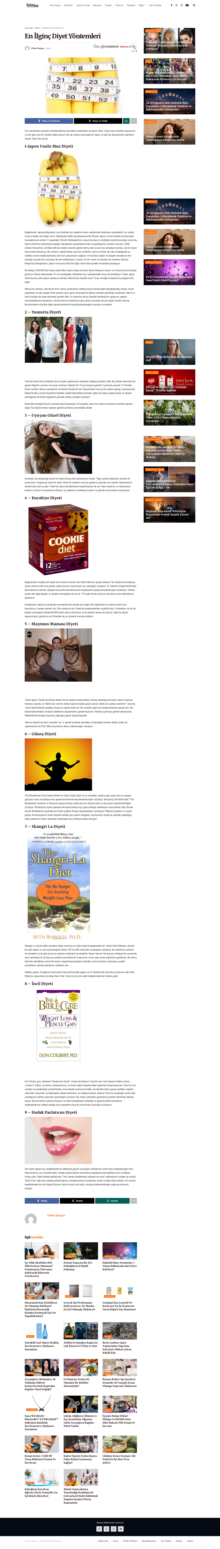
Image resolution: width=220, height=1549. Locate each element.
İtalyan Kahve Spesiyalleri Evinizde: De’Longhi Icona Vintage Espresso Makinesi (119, 1382)
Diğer (141, 5)
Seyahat (131, 5)
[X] (176, 5)
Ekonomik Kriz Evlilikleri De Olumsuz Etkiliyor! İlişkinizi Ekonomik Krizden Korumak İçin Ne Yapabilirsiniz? (41, 1309)
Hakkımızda (103, 1540)
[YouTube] (187, 5)
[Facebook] (171, 5)
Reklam (179, 1540)
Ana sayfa (29, 28)
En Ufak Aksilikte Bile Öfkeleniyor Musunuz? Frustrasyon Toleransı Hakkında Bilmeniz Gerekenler (39, 1269)
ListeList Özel (83, 5)
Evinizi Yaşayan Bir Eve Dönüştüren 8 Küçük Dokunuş (78, 1266)
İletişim (190, 1540)
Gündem (68, 5)
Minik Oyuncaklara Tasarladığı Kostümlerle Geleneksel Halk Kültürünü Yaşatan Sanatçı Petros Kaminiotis (81, 1496)
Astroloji (110, 1256)
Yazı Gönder (155, 5)
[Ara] (194, 5)
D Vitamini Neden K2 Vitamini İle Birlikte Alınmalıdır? (76, 1382)
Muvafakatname (149, 1540)
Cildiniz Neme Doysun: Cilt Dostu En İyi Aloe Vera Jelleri (119, 1459)
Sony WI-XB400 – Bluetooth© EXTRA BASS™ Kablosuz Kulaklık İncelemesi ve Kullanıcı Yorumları (41, 1422)
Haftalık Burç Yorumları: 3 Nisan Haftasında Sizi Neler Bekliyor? (120, 1266)
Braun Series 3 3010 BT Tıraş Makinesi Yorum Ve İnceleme (40, 1459)
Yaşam (108, 5)
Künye (115, 1540)
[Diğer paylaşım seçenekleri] (133, 121)
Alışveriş (97, 5)
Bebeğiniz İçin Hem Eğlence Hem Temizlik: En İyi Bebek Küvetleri (41, 1492)
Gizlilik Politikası (130, 1540)
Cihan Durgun (37, 48)
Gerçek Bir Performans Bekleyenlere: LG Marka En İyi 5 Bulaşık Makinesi (79, 1306)
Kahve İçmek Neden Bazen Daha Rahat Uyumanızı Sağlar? (80, 1459)
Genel (37, 28)
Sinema (119, 5)
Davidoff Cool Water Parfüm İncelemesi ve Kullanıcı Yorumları (42, 1346)
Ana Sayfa (55, 5)
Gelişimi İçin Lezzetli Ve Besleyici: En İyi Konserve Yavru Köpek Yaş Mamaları (119, 1306)
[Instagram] (182, 5)
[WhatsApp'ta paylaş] (126, 121)
